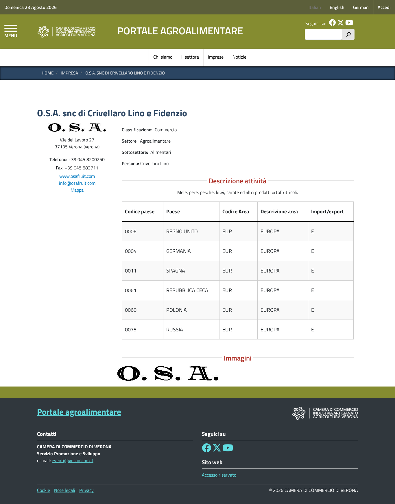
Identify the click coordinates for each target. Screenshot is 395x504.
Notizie (239, 56)
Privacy (86, 490)
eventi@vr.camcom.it (72, 460)
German (361, 7)
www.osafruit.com (77, 176)
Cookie (43, 490)
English (337, 7)
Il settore (190, 56)
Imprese (216, 56)
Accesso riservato (219, 474)
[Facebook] (332, 23)
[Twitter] (340, 23)
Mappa (77, 189)
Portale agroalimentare (180, 30)
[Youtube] (349, 23)
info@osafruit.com (77, 183)
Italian (315, 7)
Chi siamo (162, 56)
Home (47, 73)
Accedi (384, 7)
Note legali (64, 490)
